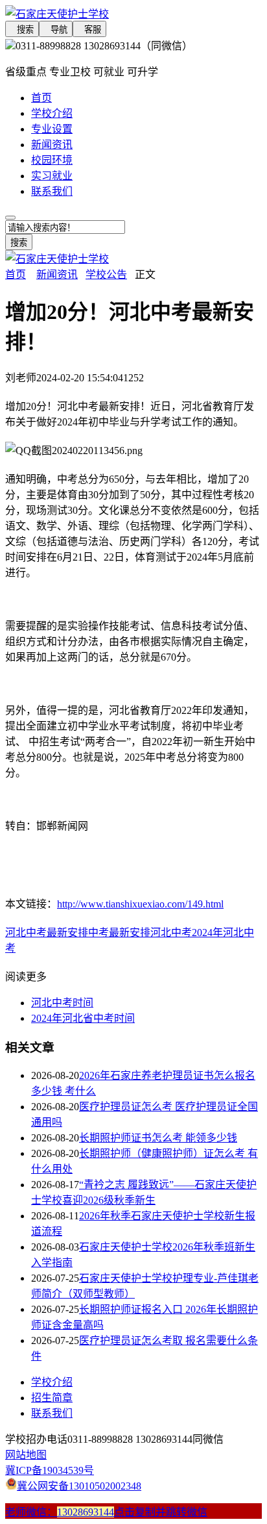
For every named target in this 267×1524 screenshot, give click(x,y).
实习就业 (52, 175)
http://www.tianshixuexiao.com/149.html (140, 903)
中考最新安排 (119, 932)
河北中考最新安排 (46, 932)
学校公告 (106, 274)
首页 (41, 97)
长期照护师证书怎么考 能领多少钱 (158, 1137)
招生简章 (52, 1397)
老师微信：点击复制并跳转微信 (106, 1512)
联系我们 (52, 191)
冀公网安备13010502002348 (79, 1486)
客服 (89, 29)
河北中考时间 (62, 1002)
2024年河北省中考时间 (83, 1018)
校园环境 (52, 160)
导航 (55, 29)
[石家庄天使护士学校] (133, 13)
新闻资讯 (52, 144)
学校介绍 (52, 113)
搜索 (22, 29)
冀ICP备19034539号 (49, 1470)
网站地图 (26, 1454)
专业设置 (52, 128)
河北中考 (171, 932)
